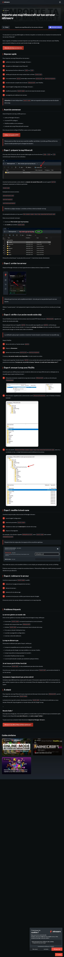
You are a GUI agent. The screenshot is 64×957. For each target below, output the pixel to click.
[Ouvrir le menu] (60, 2)
